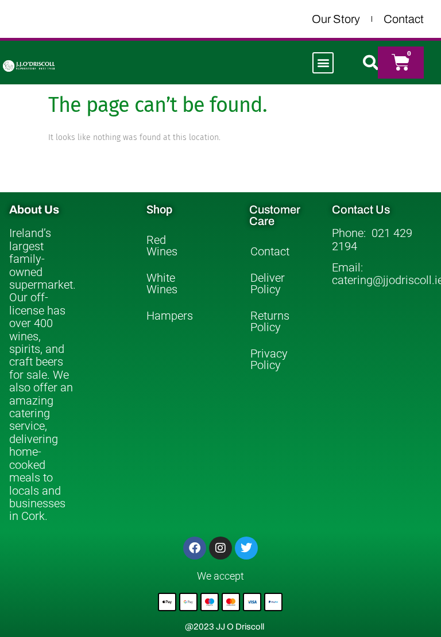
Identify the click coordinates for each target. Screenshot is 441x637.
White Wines (161, 283)
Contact (404, 19)
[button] (323, 62)
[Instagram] (220, 548)
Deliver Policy (267, 283)
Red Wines (161, 245)
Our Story (336, 19)
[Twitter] (246, 548)
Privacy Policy (269, 359)
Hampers (169, 316)
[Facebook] (194, 548)
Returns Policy (269, 321)
